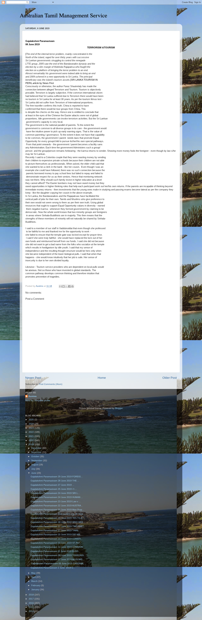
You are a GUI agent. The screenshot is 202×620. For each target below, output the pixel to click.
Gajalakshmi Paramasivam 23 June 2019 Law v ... (56, 501)
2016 (31, 603)
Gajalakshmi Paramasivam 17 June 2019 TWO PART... (58, 526)
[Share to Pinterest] (72, 286)
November (36, 452)
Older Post (169, 377)
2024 (31, 424)
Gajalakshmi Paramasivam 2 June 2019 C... (53, 568)
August (35, 464)
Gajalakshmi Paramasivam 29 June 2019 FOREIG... (57, 476)
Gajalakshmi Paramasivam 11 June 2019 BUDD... (55, 551)
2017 (31, 599)
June (34, 473)
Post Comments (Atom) (50, 384)
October (35, 456)
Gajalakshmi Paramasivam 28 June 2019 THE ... (55, 481)
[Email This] (60, 286)
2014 (31, 611)
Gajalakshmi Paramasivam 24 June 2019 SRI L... (55, 493)
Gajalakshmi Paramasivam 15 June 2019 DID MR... (56, 534)
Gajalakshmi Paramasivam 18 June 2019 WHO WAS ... (58, 522)
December (36, 448)
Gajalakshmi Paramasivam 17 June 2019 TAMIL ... (56, 530)
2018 (31, 595)
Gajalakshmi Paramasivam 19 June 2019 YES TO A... (57, 518)
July (33, 469)
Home (102, 377)
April (33, 577)
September (37, 460)
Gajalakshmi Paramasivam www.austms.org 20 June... (58, 514)
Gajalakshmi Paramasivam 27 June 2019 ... (52, 485)
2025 (31, 419)
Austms (32, 396)
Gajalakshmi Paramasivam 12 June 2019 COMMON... (58, 547)
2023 (31, 428)
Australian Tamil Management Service (63, 15)
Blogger (119, 408)
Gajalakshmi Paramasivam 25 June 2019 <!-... (54, 489)
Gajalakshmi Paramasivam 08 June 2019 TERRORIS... (58, 555)
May (33, 573)
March (34, 581)
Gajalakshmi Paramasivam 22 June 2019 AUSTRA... (57, 505)
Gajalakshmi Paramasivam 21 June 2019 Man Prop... (57, 510)
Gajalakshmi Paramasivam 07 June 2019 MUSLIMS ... (58, 559)
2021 (31, 436)
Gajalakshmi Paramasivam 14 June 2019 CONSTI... (57, 539)
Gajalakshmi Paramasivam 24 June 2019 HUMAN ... (57, 497)
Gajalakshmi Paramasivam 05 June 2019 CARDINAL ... (58, 563)
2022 (31, 432)
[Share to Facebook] (69, 286)
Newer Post (33, 377)
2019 (31, 444)
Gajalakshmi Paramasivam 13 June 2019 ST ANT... (56, 543)
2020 (31, 440)
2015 (31, 607)
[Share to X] (66, 286)
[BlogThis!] (63, 286)
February (36, 585)
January (35, 589)
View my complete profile (37, 400)
